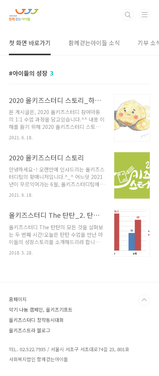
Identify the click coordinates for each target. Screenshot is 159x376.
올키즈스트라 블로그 (29, 330)
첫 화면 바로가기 (30, 42)
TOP (144, 300)
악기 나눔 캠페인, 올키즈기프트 (40, 309)
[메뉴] (144, 14)
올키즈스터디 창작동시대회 (36, 319)
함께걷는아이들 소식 (94, 42)
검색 (127, 14)
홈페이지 (18, 299)
